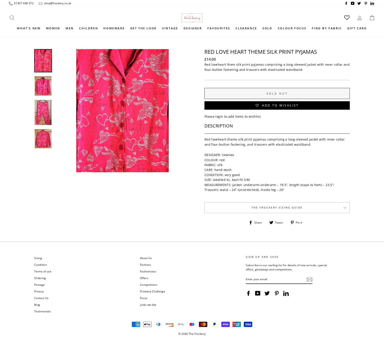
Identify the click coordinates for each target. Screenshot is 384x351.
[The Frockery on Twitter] (267, 293)
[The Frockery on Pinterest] (276, 293)
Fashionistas (148, 271)
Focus (144, 298)
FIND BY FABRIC (327, 28)
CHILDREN (88, 28)
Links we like (148, 304)
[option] (122, 115)
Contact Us (41, 298)
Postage (39, 284)
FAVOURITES (218, 28)
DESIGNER (193, 28)
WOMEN (53, 28)
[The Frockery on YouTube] (257, 293)
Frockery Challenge (152, 291)
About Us (146, 258)
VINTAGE (170, 28)
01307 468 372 (23, 3)
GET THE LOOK (143, 28)
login (219, 116)
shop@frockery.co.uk (57, 3)
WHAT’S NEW (28, 28)
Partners (145, 264)
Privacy (39, 291)
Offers (144, 278)
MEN (70, 28)
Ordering (40, 278)
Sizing (38, 258)
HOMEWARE (114, 28)
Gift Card (357, 28)
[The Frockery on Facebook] (248, 293)
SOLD (267, 28)
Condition (40, 264)
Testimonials (42, 311)
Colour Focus (292, 28)
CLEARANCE (246, 28)
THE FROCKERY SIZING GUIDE (277, 207)
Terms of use (42, 271)
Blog (37, 304)
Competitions (148, 284)
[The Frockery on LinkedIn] (286, 293)
